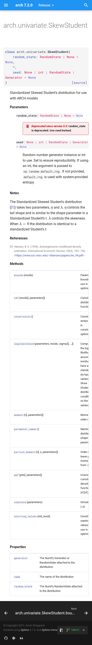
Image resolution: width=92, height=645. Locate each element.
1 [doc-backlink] (11, 246)
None (67, 115)
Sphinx (25, 629)
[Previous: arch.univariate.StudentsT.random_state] (6, 611)
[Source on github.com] (6, 638)
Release (44, 5)
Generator (80, 142)
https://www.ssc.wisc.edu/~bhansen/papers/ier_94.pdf (49, 255)
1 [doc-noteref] (13, 207)
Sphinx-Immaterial (53, 629)
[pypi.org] (13, 638)
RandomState (49, 115)
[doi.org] (21, 638)
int (41, 142)
